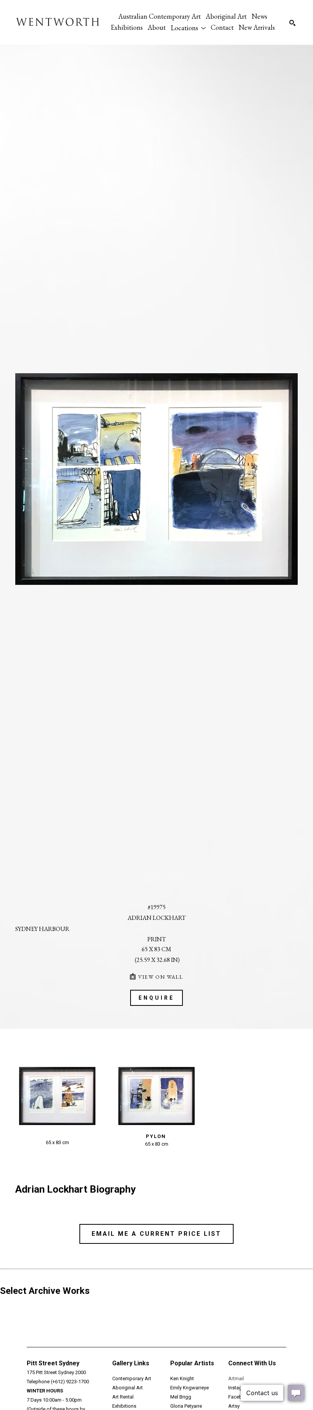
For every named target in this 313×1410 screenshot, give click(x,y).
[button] (188, 27)
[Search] (292, 23)
